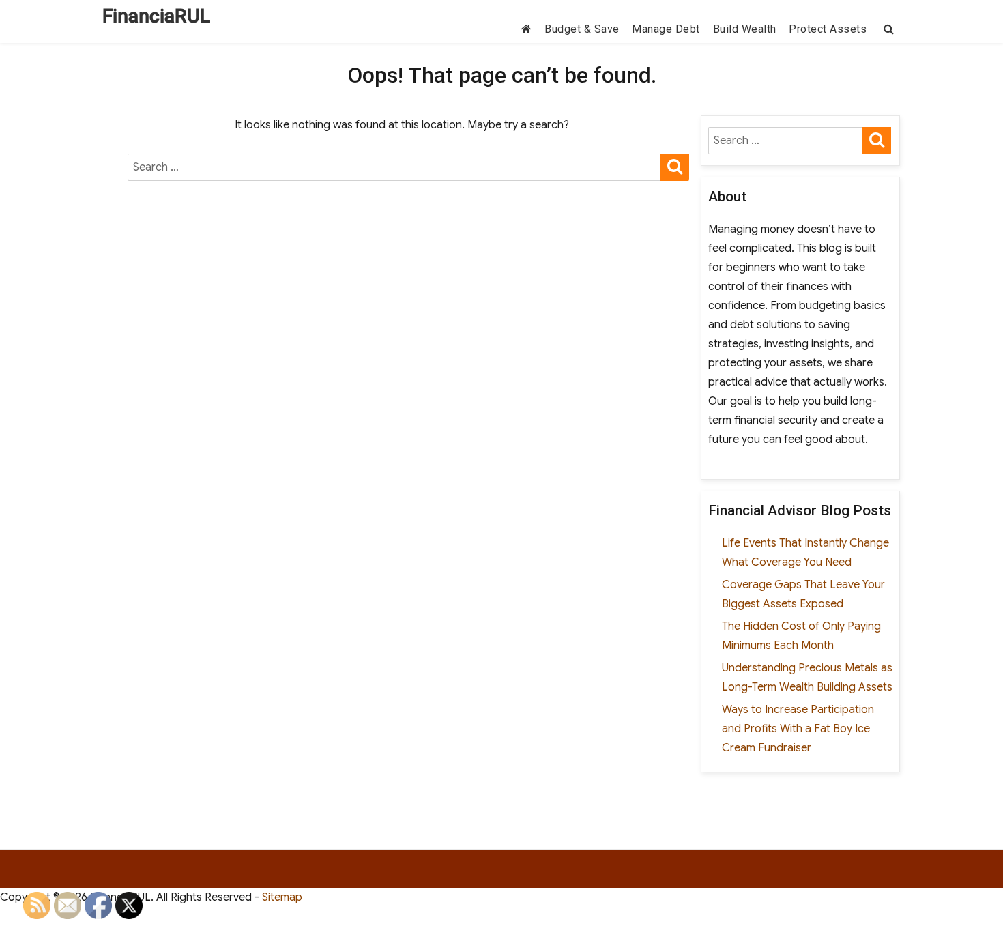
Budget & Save (582, 29)
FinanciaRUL (156, 16)
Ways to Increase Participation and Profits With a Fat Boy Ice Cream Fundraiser (798, 729)
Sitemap (282, 897)
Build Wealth (744, 29)
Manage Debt (666, 29)
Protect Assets (828, 29)
